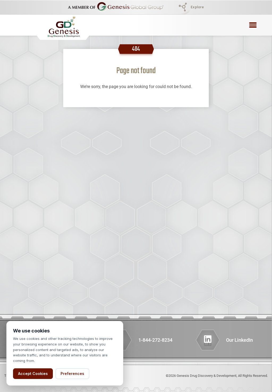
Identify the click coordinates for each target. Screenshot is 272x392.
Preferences (72, 373)
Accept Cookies (33, 373)
